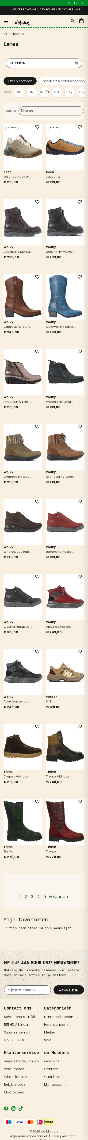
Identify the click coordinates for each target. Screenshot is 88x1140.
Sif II (49, 702)
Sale (47, 1040)
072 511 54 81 (14, 1040)
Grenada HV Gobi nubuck (18, 477)
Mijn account (55, 1084)
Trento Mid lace (57, 777)
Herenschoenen (57, 1024)
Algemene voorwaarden (29, 1136)
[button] (35, 127)
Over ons (51, 1061)
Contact (51, 1069)
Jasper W (53, 177)
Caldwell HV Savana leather (60, 327)
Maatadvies (14, 1092)
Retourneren (14, 1069)
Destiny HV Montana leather (18, 252)
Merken (50, 1032)
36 (19, 92)
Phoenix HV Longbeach (60, 402)
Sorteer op (11, 111)
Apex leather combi (60, 627)
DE (82, 3)
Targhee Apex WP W (18, 177)
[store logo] (22, 23)
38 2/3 (82, 92)
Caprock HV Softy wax (18, 327)
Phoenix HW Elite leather (18, 402)
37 (32, 92)
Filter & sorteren (20, 81)
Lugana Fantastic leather (60, 552)
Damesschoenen (58, 1016)
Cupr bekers (54, 1076)
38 (70, 92)
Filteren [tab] (18, 63)
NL (69, 3)
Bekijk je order (15, 1084)
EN (75, 3)
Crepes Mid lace (16, 777)
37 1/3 (44, 92)
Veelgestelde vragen (21, 1061)
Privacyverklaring (64, 1136)
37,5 (57, 92)
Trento (8, 852)
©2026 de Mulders (44, 1131)
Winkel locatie (15, 1076)
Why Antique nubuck (18, 552)
